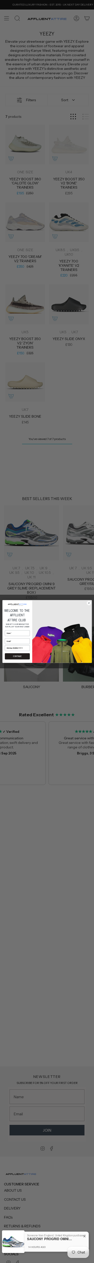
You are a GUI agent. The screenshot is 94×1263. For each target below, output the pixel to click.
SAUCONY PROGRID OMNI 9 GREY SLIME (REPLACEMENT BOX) (49, 1239)
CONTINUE (17, 656)
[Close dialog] (89, 603)
